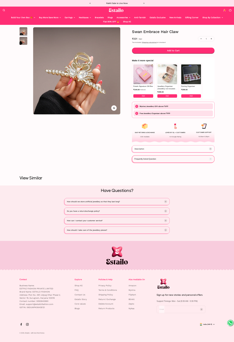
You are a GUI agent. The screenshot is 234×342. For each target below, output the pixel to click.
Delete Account (105, 304)
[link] (143, 74)
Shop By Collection (211, 17)
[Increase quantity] (211, 38)
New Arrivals (175, 17)
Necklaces (83, 17)
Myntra (132, 290)
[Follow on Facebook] (21, 324)
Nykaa (131, 308)
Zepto (131, 304)
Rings (110, 17)
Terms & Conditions (107, 290)
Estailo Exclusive (158, 17)
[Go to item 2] (23, 41)
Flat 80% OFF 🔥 (111, 21)
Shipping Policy (105, 295)
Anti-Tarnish (140, 17)
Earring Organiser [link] (188, 86)
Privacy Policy (104, 285)
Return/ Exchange (107, 299)
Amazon (132, 285)
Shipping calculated (149, 42)
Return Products (106, 308)
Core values (80, 304)
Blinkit (132, 299)
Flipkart (132, 295)
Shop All (127, 21)
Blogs (77, 308)
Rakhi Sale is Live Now (117, 3)
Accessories (122, 17)
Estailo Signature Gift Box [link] (143, 86)
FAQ (76, 290)
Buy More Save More (48, 17)
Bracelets (99, 17)
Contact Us (80, 295)
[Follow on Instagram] (27, 324)
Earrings (69, 17)
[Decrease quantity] (201, 38)
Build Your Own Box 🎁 (22, 17)
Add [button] (143, 96)
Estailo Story (81, 299)
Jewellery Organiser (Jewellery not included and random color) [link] (166, 87)
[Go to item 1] (23, 31)
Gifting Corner (192, 17)
